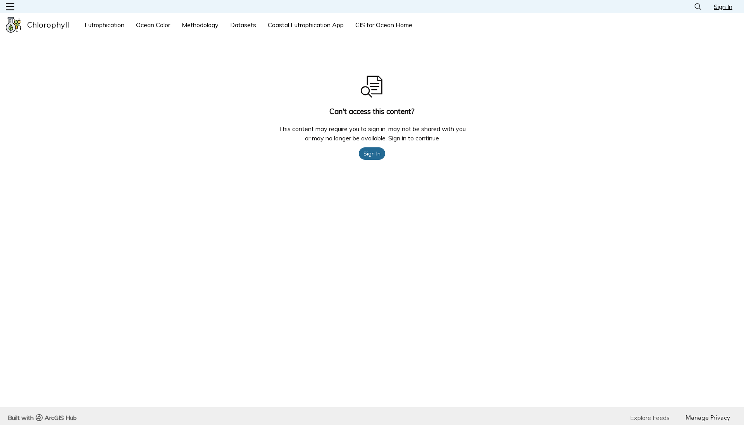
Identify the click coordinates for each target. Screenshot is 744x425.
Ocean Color (153, 25)
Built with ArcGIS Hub (42, 418)
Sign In (723, 6)
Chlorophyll (48, 24)
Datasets (243, 25)
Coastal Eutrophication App (306, 25)
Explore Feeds (650, 418)
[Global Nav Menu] (10, 6)
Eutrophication (104, 25)
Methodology (200, 25)
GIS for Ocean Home (383, 25)
